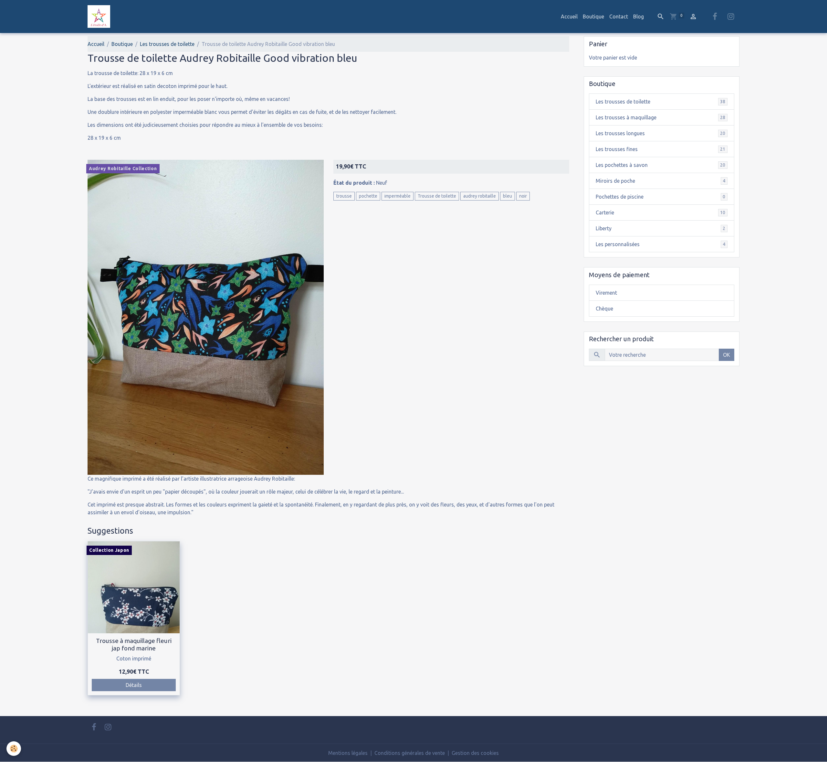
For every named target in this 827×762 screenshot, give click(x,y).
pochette (368, 196)
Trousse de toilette (437, 196)
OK (726, 355)
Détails (134, 685)
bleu (507, 196)
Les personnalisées (660, 244)
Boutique (593, 16)
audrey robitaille (479, 196)
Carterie (660, 212)
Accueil (569, 16)
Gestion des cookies (475, 753)
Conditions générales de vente (409, 753)
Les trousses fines (660, 149)
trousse (344, 196)
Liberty (660, 228)
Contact (618, 16)
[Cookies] (13, 748)
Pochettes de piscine (660, 197)
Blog (638, 16)
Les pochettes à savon (660, 165)
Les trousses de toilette (167, 44)
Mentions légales (348, 753)
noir (523, 196)
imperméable (397, 196)
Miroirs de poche (660, 181)
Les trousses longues (660, 133)
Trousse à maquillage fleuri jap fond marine (134, 644)
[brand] (100, 16)
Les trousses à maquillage (660, 117)
